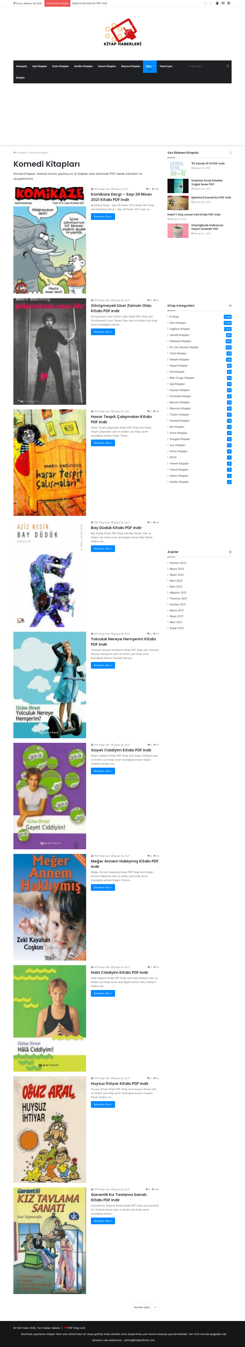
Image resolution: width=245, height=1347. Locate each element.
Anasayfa (21, 66)
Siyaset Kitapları (180, 390)
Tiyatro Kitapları (179, 414)
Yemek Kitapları (179, 463)
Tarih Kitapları (178, 353)
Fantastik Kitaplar (180, 396)
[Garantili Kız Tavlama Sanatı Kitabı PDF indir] (49, 1240)
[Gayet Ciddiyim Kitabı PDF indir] (49, 796)
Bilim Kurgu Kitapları (182, 377)
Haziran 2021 (178, 604)
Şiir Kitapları (177, 426)
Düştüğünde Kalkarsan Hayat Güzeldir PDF (207, 227)
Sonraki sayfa (142, 1307)
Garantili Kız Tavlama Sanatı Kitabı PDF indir (119, 1197)
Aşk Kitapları (39, 66)
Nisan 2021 (176, 616)
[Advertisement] (122, 114)
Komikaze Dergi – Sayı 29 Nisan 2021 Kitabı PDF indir (121, 197)
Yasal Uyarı (165, 66)
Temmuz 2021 (178, 598)
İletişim (20, 77)
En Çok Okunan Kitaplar (184, 347)
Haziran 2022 (178, 562)
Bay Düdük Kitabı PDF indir (116, 527)
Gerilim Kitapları (83, 66)
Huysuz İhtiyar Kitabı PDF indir (120, 1083)
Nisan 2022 (177, 574)
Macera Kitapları (130, 66)
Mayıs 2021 (177, 610)
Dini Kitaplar (177, 371)
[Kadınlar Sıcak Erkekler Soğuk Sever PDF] (178, 186)
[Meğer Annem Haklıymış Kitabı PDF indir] (49, 907)
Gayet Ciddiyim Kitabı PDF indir (121, 750)
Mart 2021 (176, 622)
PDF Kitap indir (102, 189)
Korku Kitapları (178, 451)
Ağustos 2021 (178, 592)
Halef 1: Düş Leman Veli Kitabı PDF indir (95, 3)
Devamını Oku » (103, 216)
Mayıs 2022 (177, 568)
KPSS (173, 457)
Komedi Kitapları (179, 420)
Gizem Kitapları (107, 66)
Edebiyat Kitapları (180, 341)
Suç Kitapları (177, 445)
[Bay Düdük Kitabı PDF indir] (49, 573)
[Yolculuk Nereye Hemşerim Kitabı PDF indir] (49, 685)
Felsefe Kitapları (179, 359)
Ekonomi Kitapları (180, 408)
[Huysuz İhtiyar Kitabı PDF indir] (49, 1129)
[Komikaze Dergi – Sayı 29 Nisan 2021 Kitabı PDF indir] (49, 240)
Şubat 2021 (177, 628)
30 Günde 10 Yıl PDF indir (208, 163)
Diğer (149, 66)
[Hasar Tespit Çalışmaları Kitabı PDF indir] (49, 462)
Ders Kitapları (178, 322)
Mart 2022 (176, 580)
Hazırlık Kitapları (179, 335)
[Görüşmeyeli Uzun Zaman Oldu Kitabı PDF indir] (49, 351)
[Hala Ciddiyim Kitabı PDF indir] (49, 1018)
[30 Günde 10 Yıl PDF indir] (178, 169)
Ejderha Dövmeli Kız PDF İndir (211, 197)
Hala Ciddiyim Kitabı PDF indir (119, 972)
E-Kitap (174, 316)
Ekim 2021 (176, 586)
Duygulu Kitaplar (180, 439)
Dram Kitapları (60, 66)
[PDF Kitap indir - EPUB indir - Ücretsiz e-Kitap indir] (122, 34)
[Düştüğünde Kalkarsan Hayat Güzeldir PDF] (178, 231)
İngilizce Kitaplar (180, 328)
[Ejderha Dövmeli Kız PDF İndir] (178, 203)
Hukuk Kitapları (179, 469)
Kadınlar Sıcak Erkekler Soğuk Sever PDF (207, 182)
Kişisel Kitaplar (179, 365)
